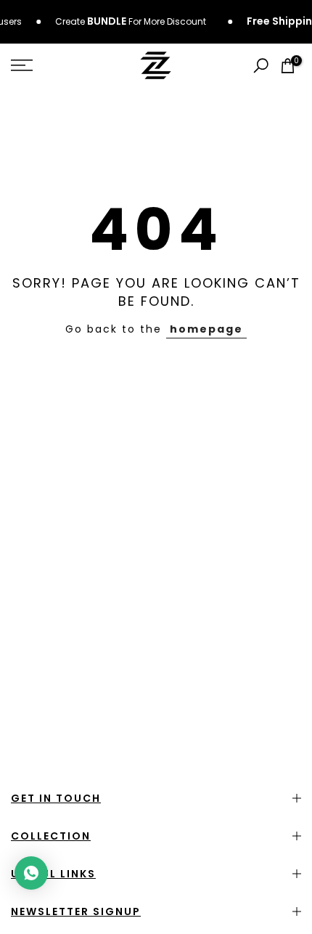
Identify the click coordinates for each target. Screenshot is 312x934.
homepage (206, 329)
